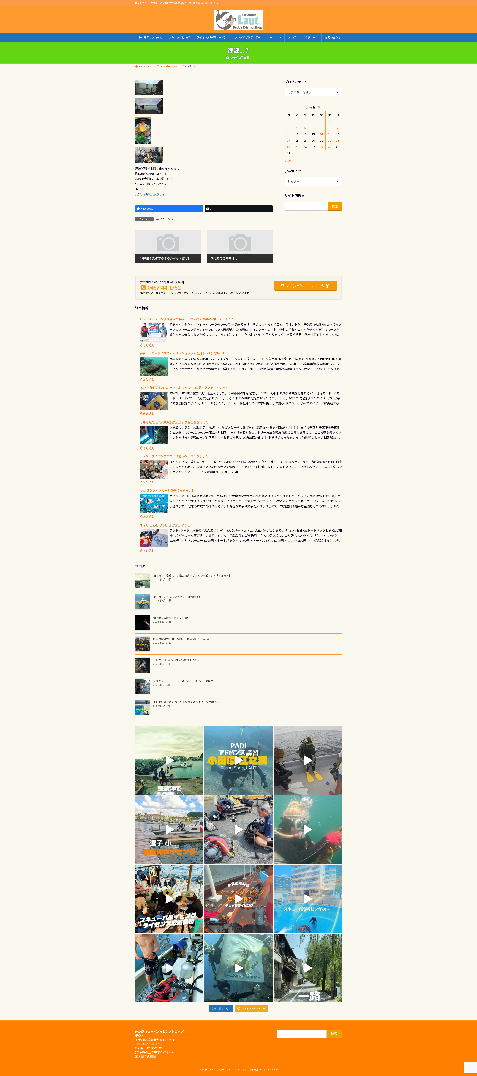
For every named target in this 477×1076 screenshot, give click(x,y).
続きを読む (147, 345)
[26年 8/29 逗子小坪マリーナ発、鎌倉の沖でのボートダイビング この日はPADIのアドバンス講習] (169, 760)
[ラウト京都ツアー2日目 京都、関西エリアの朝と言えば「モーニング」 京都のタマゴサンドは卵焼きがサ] (308, 968)
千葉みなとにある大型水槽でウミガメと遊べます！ (174, 422)
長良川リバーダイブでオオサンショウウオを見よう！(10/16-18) (182, 353)
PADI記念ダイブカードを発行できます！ (167, 490)
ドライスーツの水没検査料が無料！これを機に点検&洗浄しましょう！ (187, 319)
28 (321, 146)
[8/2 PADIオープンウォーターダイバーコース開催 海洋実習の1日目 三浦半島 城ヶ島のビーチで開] (169, 899)
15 (329, 134)
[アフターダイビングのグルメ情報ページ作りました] (154, 469)
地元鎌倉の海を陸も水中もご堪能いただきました (182, 638)
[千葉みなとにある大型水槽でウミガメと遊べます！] (154, 435)
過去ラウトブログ (164, 219)
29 (329, 146)
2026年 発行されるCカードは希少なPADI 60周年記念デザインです (184, 387)
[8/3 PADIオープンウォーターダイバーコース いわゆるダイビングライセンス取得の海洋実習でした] (238, 829)
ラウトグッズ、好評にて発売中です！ (165, 525)
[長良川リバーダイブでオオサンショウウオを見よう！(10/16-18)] (154, 366)
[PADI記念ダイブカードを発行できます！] (154, 503)
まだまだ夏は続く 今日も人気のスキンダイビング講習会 (186, 702)
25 (296, 146)
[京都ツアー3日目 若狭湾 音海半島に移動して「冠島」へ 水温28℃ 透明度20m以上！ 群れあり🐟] (238, 968)
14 (321, 134)
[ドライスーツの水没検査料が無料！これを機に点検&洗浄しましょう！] (154, 332)
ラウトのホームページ (150, 194)
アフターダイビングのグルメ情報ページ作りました (174, 456)
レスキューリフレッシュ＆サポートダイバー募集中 (183, 681)
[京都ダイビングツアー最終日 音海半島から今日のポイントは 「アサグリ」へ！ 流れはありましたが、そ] (169, 968)
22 (329, 140)
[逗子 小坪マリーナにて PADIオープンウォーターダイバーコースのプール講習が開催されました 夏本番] (308, 899)
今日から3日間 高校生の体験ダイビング (176, 660)
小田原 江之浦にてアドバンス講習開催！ (177, 596)
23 (337, 140)
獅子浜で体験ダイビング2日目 (171, 617)
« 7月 (288, 161)
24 (288, 146)
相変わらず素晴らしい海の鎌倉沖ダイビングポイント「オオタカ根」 (193, 575)
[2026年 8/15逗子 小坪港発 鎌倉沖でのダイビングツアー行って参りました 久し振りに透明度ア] (169, 829)
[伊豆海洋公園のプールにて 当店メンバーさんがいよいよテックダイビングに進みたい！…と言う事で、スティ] (238, 899)
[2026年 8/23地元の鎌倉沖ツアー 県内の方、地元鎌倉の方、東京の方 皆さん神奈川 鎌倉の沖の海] (308, 760)
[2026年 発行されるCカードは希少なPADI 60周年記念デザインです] (154, 401)
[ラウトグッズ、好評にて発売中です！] (154, 538)
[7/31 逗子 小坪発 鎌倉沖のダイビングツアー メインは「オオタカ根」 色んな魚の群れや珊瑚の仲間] (308, 829)
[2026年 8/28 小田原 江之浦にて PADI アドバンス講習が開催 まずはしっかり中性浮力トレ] (238, 760)
